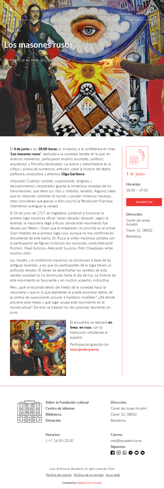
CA (146, 14)
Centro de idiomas (60, 408)
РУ (138, 14)
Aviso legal (113, 475)
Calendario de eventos (99, 14)
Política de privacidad (89, 475)
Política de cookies (59, 475)
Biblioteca (53, 414)
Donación (125, 14)
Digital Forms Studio (89, 482)
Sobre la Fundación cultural (67, 402)
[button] (156, 12)
